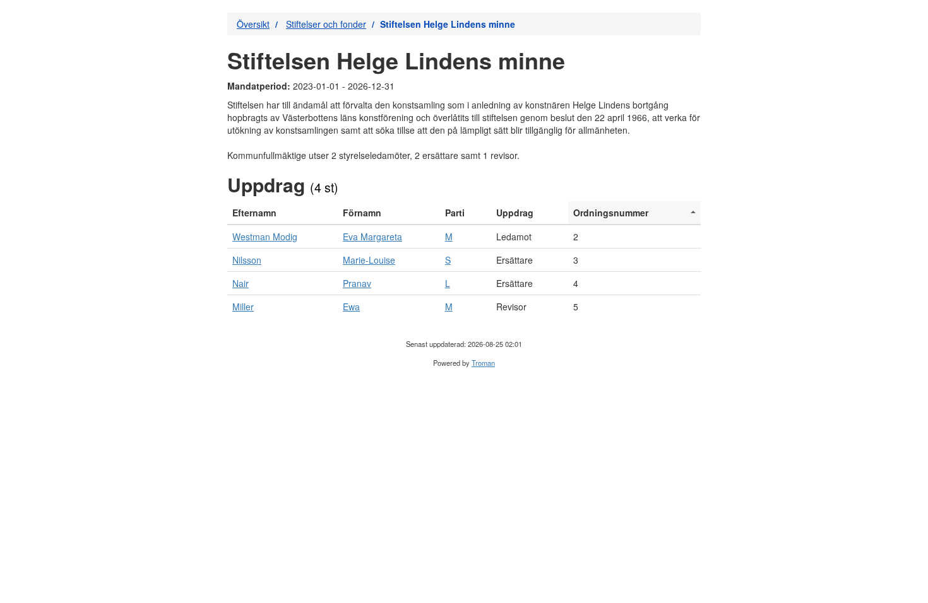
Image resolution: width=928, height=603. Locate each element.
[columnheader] (282, 213)
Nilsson (246, 260)
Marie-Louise (369, 260)
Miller (243, 306)
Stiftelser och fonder (326, 24)
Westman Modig (264, 236)
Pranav (357, 283)
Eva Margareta (372, 236)
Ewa (351, 306)
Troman (483, 363)
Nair (240, 283)
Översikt (253, 24)
